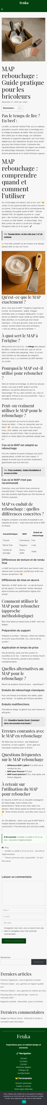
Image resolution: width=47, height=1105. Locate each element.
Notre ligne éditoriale (23, 1089)
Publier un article (23, 1086)
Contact (23, 1064)
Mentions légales (23, 1067)
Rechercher (5, 957)
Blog (7, 847)
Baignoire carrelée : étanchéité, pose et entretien (22, 1001)
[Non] (44, 1098)
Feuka (24, 3)
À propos (23, 1061)
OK (24, 1102)
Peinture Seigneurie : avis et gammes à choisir (21, 980)
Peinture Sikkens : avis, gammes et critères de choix (23, 991)
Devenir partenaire (24, 1083)
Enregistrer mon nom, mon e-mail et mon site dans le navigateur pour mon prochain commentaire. (24, 931)
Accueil (23, 1058)
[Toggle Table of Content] (18, 108)
